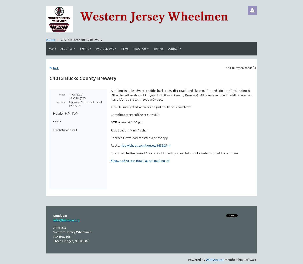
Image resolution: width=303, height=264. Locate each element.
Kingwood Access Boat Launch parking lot (140, 160)
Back (56, 68)
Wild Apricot (215, 259)
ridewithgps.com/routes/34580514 (145, 145)
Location (61, 101)
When (62, 94)
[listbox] (241, 68)
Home (50, 39)
